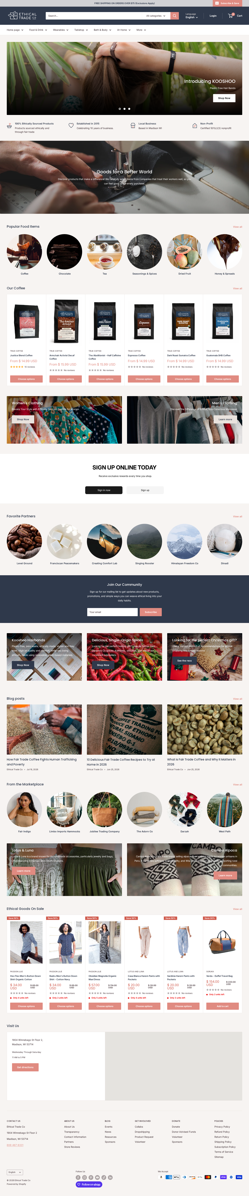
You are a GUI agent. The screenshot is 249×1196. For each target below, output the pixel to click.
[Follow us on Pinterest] (91, 1177)
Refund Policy (222, 1131)
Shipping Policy (223, 1141)
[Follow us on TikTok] (103, 1177)
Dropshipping (142, 1131)
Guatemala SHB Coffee (218, 355)
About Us (69, 1126)
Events (108, 1126)
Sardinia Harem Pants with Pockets (181, 978)
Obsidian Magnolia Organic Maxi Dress (103, 978)
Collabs (139, 1126)
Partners (69, 1141)
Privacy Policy (222, 1126)
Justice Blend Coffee (21, 355)
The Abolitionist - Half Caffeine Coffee (105, 357)
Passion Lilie (16, 972)
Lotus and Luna (136, 972)
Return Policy (221, 1136)
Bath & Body (101, 29)
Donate (176, 1126)
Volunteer (140, 1141)
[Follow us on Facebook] (78, 1177)
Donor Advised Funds (184, 1131)
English (12, 1172)
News (108, 1131)
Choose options (26, 379)
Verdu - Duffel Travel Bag (219, 976)
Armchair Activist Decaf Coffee (62, 357)
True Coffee (16, 351)
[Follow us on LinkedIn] (110, 1177)
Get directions (25, 1067)
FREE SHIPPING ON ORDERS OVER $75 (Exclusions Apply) (124, 3)
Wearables (59, 29)
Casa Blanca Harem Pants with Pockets (144, 978)
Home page (13, 29)
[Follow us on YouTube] (97, 1177)
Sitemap (219, 1156)
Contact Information (75, 1136)
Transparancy (71, 1131)
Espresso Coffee (137, 355)
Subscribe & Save (230, 3)
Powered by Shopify (16, 1184)
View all (238, 226)
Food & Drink (36, 29)
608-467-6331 (15, 1145)
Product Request (144, 1136)
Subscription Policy (225, 1146)
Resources (110, 1136)
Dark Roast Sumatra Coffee (181, 355)
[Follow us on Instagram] (84, 1177)
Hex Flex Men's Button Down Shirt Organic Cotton (25, 978)
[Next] (242, 964)
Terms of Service (223, 1151)
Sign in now (104, 490)
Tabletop (79, 29)
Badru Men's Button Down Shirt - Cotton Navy (63, 978)
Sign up (145, 490)
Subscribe (151, 612)
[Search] (174, 16)
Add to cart (223, 1006)
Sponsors (110, 1141)
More (139, 29)
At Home (122, 29)
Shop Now (224, 98)
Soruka (210, 972)
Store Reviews (72, 1146)
